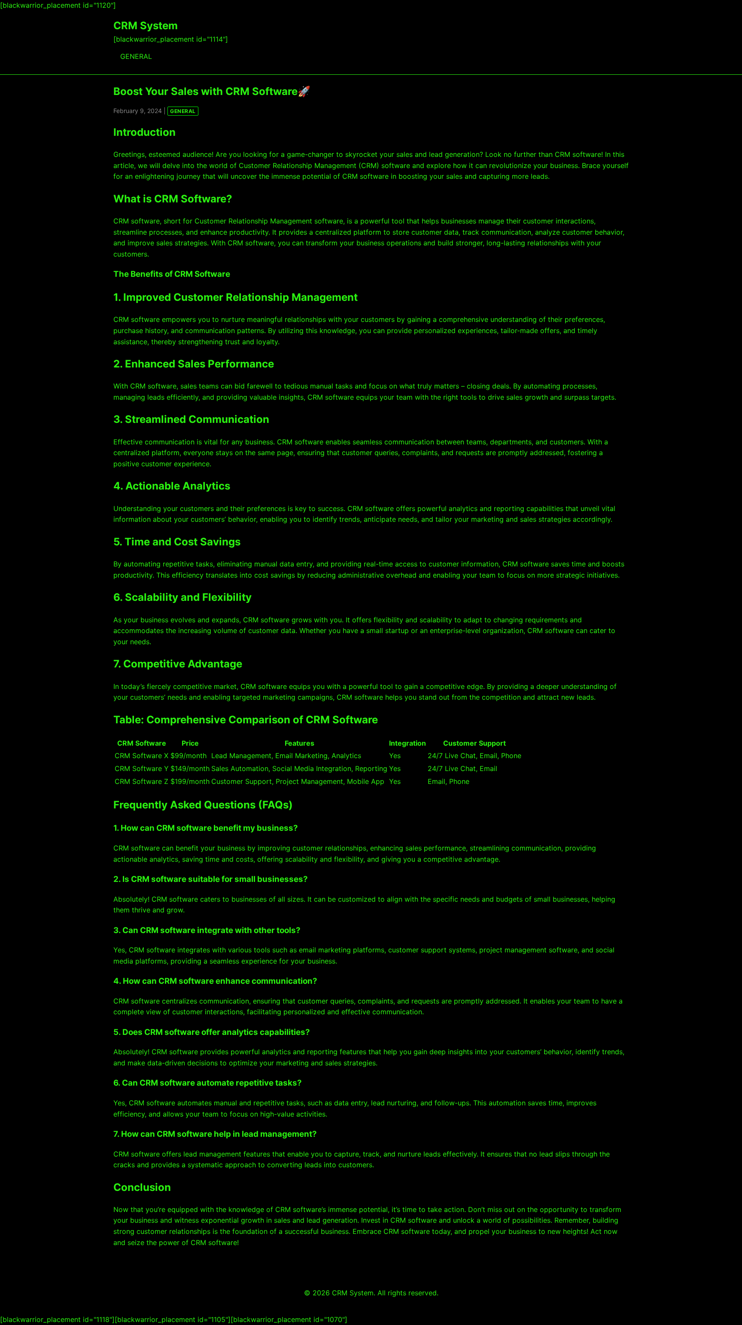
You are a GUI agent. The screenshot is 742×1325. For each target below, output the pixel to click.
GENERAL (136, 56)
